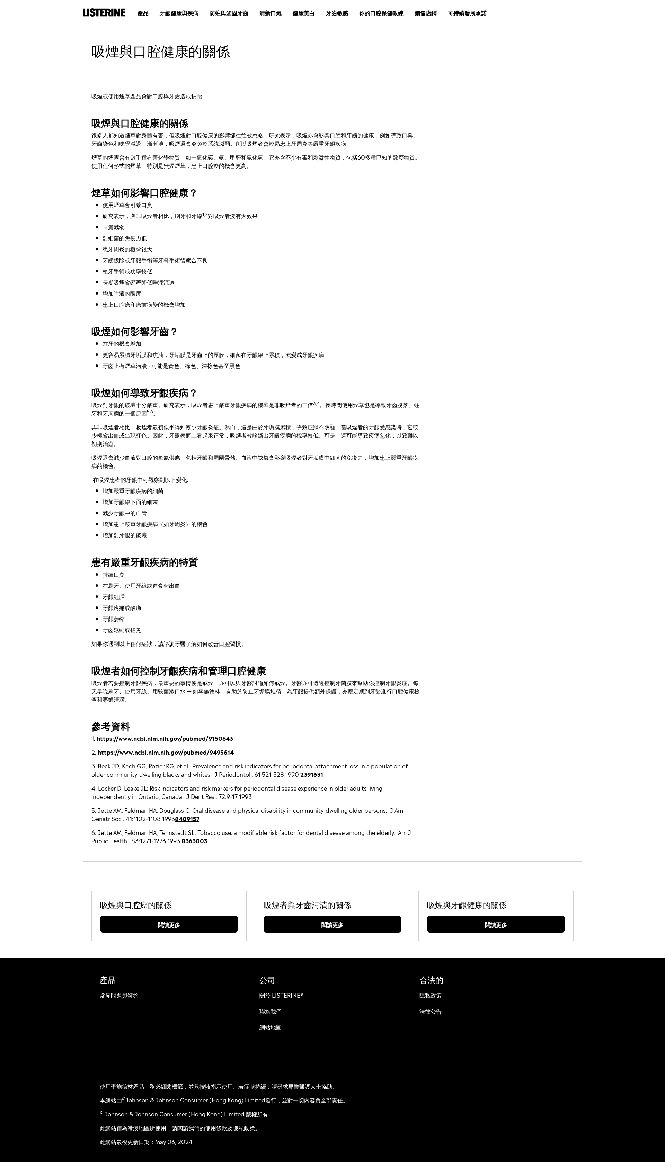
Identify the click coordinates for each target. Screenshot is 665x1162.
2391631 (311, 774)
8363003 (194, 840)
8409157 (187, 818)
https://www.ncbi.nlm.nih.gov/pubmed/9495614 (166, 752)
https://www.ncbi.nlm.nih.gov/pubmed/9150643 (165, 738)
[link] (136, 904)
